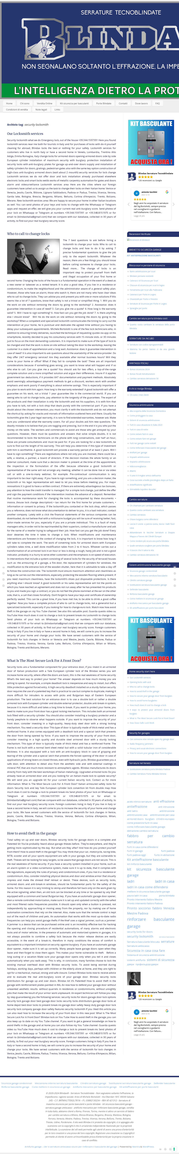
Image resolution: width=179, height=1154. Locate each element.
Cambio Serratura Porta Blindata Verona (148, 773)
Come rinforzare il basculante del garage (148, 448)
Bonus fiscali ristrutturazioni (142, 374)
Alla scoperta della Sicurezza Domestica (148, 411)
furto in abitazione (164, 855)
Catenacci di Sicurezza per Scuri (144, 280)
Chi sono (24, 103)
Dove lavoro (141, 103)
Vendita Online (44, 103)
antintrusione (167, 811)
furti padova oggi (136, 855)
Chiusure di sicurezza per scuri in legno (147, 285)
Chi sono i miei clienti (139, 395)
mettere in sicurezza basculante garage (148, 891)
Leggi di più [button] (139, 216)
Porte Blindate (103, 103)
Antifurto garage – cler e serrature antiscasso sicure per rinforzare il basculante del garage (71, 1146)
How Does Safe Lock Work (142, 723)
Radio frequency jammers (141, 743)
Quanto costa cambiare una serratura (147, 510)
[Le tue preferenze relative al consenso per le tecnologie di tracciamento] (174, 1149)
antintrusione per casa (162, 814)
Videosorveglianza (138, 466)
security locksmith (140, 936)
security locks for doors (140, 931)
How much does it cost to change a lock (148, 705)
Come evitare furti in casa (141, 434)
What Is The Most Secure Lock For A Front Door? (44, 661)
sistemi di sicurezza (160, 960)
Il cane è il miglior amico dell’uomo (145, 475)
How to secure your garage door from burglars (151, 696)
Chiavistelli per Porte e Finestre (144, 299)
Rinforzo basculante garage (142, 594)
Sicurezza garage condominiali (143, 571)
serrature (167, 941)
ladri (130, 881)
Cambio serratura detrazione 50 (144, 378)
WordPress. (148, 1146)
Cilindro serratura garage (141, 580)
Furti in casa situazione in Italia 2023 (146, 425)
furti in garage (135, 850)
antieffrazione (137, 806)
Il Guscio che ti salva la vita (142, 550)
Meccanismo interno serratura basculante (148, 575)
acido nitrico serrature (139, 801)
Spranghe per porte (138, 308)
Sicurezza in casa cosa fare (146, 951)
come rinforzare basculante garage (146, 826)
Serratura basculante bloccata (143, 941)
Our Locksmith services (25, 134)
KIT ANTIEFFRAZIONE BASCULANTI (144, 255)
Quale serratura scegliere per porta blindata (149, 545)
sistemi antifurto (136, 960)
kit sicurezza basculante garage (150, 872)
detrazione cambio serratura (142, 830)
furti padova (167, 850)
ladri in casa (164, 881)
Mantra (136, 1146)
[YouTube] (3, 568)
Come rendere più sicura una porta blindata (149, 541)
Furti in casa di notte (139, 429)
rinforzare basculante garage (150, 922)
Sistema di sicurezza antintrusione (146, 955)
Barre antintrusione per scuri (142, 271)
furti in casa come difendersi (142, 847)
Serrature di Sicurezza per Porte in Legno (148, 303)
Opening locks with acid (140, 682)
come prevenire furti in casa (142, 822)
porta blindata (166, 895)
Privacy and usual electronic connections (148, 748)
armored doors (135, 819)
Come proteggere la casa (141, 415)
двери (130, 964)
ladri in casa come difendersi (147, 887)
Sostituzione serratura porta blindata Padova (150, 769)
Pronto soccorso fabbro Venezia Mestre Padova (150, 910)
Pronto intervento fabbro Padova (144, 903)
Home (9, 103)
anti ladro (132, 811)
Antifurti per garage (138, 452)
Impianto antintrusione (140, 461)
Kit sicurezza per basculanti (74, 103)
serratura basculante (166, 937)
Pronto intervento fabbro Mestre (144, 899)
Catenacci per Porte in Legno (143, 294)
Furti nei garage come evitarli (143, 443)
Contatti (123, 103)
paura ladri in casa (137, 895)
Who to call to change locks (28, 234)
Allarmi (133, 471)
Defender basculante (139, 589)
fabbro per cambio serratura (150, 838)
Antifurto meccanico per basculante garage (149, 603)
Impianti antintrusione (139, 457)
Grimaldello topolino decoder (143, 489)
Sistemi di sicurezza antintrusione (145, 420)
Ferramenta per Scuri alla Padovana (146, 290)
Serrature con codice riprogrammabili (146, 344)
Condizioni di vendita (17, 109)
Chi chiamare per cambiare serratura (146, 505)
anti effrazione (163, 801)
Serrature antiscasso (138, 946)
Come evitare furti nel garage (143, 438)
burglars (150, 819)
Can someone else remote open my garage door (152, 739)
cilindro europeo (165, 819)
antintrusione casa (137, 814)
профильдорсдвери (147, 964)
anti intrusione (166, 806)
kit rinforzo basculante (139, 864)
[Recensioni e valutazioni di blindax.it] (138, 240)
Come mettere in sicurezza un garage (147, 598)
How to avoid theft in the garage (32, 833)
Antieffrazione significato (141, 484)
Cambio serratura (137, 514)
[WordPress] (3, 574)
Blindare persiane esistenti (141, 276)
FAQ (157, 103)
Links (57, 109)
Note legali (41, 109)
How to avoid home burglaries (143, 700)
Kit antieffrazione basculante (148, 860)
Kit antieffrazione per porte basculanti (147, 608)
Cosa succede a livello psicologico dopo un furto (151, 480)
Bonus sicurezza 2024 (139, 369)
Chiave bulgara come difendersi (144, 519)
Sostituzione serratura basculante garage (148, 584)
